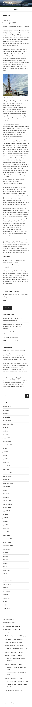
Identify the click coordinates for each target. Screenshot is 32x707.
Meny (17, 9)
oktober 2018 (7, 542)
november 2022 (7, 420)
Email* (5, 300)
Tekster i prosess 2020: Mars (13, 678)
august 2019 (6, 511)
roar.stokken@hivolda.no (10, 384)
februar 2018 (6, 566)
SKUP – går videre (9, 23)
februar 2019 (6, 532)
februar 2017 (6, 573)
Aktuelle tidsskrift (8, 619)
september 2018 (8, 546)
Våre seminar (7, 633)
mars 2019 (6, 528)
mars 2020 (6, 497)
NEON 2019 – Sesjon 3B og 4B (14, 639)
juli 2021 (5, 448)
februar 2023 (7, 417)
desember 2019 (7, 504)
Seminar (5, 605)
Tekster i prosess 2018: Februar (14, 645)
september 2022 (8, 424)
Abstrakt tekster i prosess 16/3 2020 (18, 681)
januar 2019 (6, 535)
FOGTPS (7, 2)
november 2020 (7, 476)
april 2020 (6, 493)
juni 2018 (5, 556)
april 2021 (5, 459)
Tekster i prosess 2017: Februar (14, 652)
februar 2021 (6, 466)
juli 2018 (5, 553)
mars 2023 (6, 413)
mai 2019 (5, 521)
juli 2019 (5, 514)
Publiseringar (7, 598)
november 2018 (7, 539)
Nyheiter (5, 594)
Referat (5, 601)
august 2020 (6, 486)
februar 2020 (7, 500)
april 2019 (6, 525)
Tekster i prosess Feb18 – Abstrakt (17, 648)
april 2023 (6, 410)
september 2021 (8, 445)
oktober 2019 (7, 507)
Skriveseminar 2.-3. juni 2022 (11, 626)
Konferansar (6, 591)
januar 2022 (6, 438)
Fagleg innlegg (7, 584)
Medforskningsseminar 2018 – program (17, 636)
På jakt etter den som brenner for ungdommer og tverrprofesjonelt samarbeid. (13, 326)
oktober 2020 (7, 479)
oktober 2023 (7, 406)
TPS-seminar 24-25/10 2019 (13, 690)
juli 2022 (5, 427)
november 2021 (7, 441)
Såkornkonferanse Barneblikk (13, 642)
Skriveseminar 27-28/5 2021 (11, 629)
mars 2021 (6, 462)
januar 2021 (6, 469)
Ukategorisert (7, 608)
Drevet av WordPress (8, 703)
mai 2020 (5, 490)
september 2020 (8, 483)
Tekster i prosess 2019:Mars (13, 664)
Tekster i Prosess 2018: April (13, 655)
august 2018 (6, 549)
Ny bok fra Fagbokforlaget (10, 337)
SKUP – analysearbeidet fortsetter (13, 341)
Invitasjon (5, 587)
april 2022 (6, 434)
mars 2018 (6, 563)
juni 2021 (5, 452)
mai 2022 (5, 431)
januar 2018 (6, 570)
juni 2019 (5, 518)
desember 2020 (7, 473)
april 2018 (6, 559)
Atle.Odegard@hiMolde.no (16, 386)
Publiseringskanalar (9, 622)
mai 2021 (5, 455)
